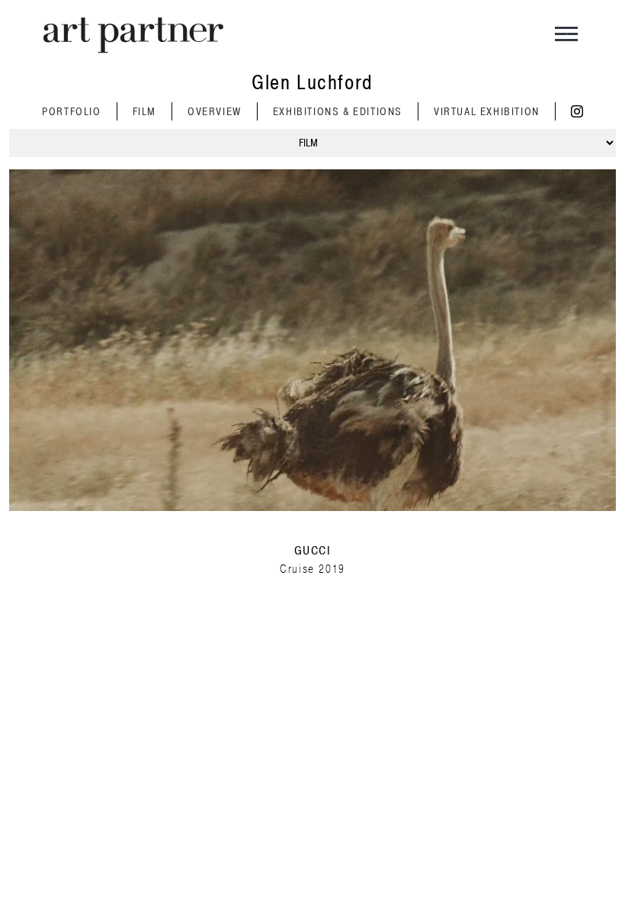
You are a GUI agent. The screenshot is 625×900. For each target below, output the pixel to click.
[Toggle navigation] (566, 36)
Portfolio (71, 111)
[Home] (133, 35)
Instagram (577, 111)
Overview (215, 111)
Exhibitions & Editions (337, 111)
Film (144, 111)
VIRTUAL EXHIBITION (487, 111)
